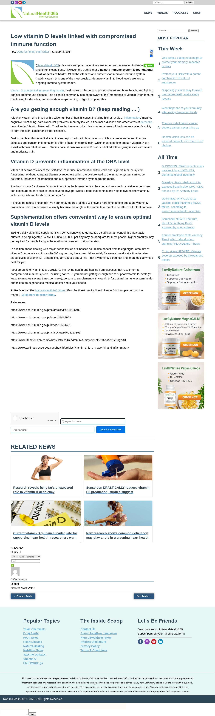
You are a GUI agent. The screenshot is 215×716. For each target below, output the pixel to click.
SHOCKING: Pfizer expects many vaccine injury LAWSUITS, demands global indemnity (183, 170)
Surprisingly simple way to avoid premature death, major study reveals (182, 94)
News (148, 12)
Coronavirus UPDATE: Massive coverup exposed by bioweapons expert (182, 255)
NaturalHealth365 (48, 65)
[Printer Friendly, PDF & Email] (149, 65)
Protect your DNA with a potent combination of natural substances (181, 78)
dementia (146, 122)
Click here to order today (38, 294)
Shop (197, 12)
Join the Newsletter (111, 429)
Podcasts (180, 12)
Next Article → (144, 596)
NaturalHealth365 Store (50, 290)
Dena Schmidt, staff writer (33, 51)
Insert (32, 714)
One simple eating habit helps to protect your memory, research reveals (182, 62)
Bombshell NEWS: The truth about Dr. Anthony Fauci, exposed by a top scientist (179, 223)
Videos (162, 12)
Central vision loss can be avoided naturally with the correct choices (182, 141)
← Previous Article (23, 596)
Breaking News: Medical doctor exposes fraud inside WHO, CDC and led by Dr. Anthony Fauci (182, 186)
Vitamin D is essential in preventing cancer (37, 90)
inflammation (132, 117)
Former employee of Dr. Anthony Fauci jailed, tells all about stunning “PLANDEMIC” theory (182, 239)
